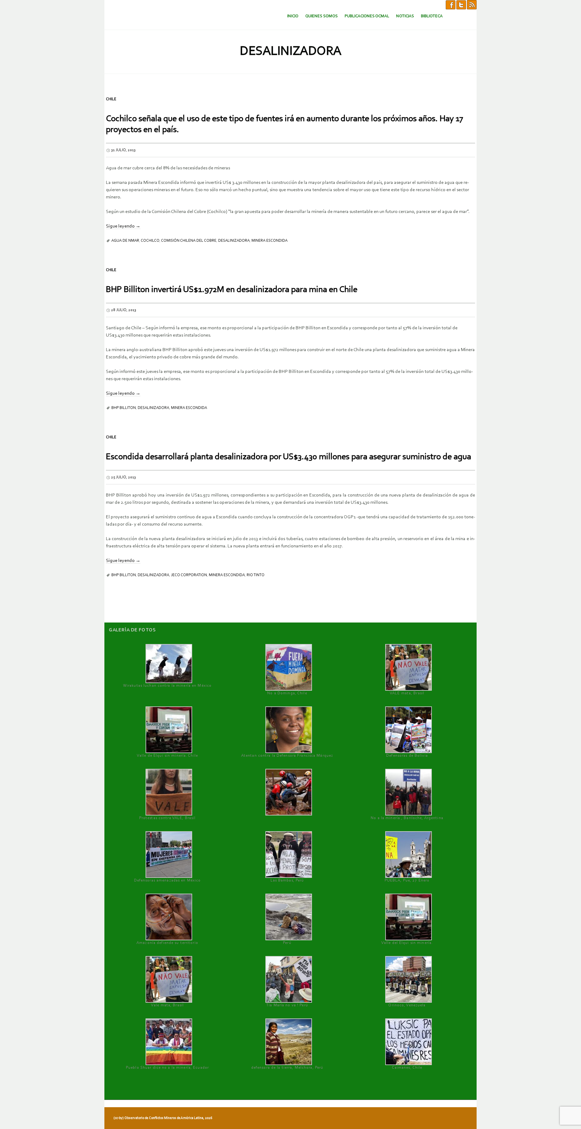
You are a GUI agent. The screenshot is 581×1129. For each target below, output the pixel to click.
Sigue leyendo (123, 226)
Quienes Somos (321, 16)
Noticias (405, 16)
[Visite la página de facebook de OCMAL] (450, 4)
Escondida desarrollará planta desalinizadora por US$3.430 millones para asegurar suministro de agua (288, 457)
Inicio (292, 16)
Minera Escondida (269, 241)
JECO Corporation (189, 575)
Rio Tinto (255, 575)
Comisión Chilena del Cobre (188, 241)
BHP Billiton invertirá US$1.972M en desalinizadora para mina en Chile (231, 289)
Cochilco (150, 241)
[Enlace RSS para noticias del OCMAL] (472, 4)
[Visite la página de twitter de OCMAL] (461, 4)
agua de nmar (125, 241)
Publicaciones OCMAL (367, 16)
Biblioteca (432, 16)
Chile (111, 99)
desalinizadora (234, 241)
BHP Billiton (123, 408)
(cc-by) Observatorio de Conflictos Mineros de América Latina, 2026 (162, 1118)
